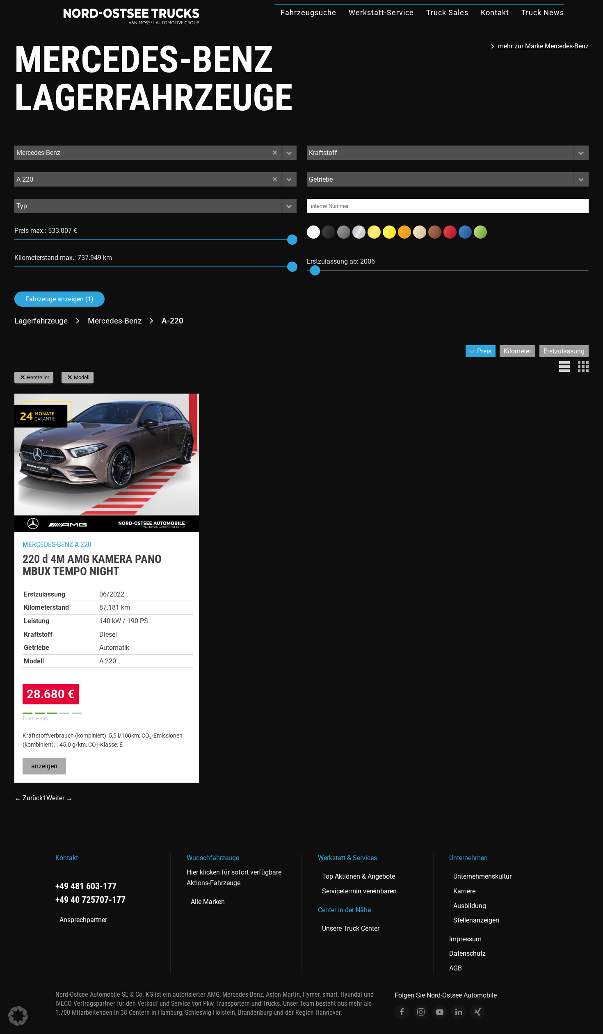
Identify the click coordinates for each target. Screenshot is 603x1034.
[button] (289, 153)
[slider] (292, 240)
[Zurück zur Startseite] (131, 16)
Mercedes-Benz (115, 321)
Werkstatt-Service (381, 12)
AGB (455, 968)
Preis (484, 351)
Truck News (542, 12)
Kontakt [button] (495, 12)
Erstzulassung (564, 351)
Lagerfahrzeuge (41, 321)
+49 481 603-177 (85, 886)
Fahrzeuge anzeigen (59, 299)
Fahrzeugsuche (308, 12)
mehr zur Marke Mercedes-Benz (543, 46)
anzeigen (44, 766)
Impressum (465, 939)
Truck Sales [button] (447, 12)
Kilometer (517, 351)
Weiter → (59, 798)
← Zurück (28, 798)
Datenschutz (467, 953)
